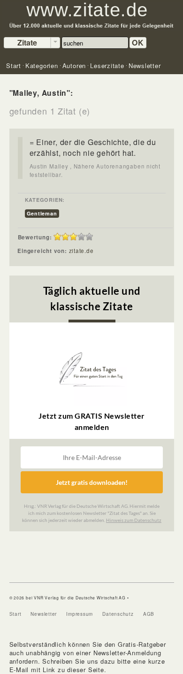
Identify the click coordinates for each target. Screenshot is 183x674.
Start (15, 614)
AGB (148, 614)
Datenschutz (118, 614)
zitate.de (81, 250)
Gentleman (42, 213)
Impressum (79, 614)
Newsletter (43, 614)
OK (138, 42)
